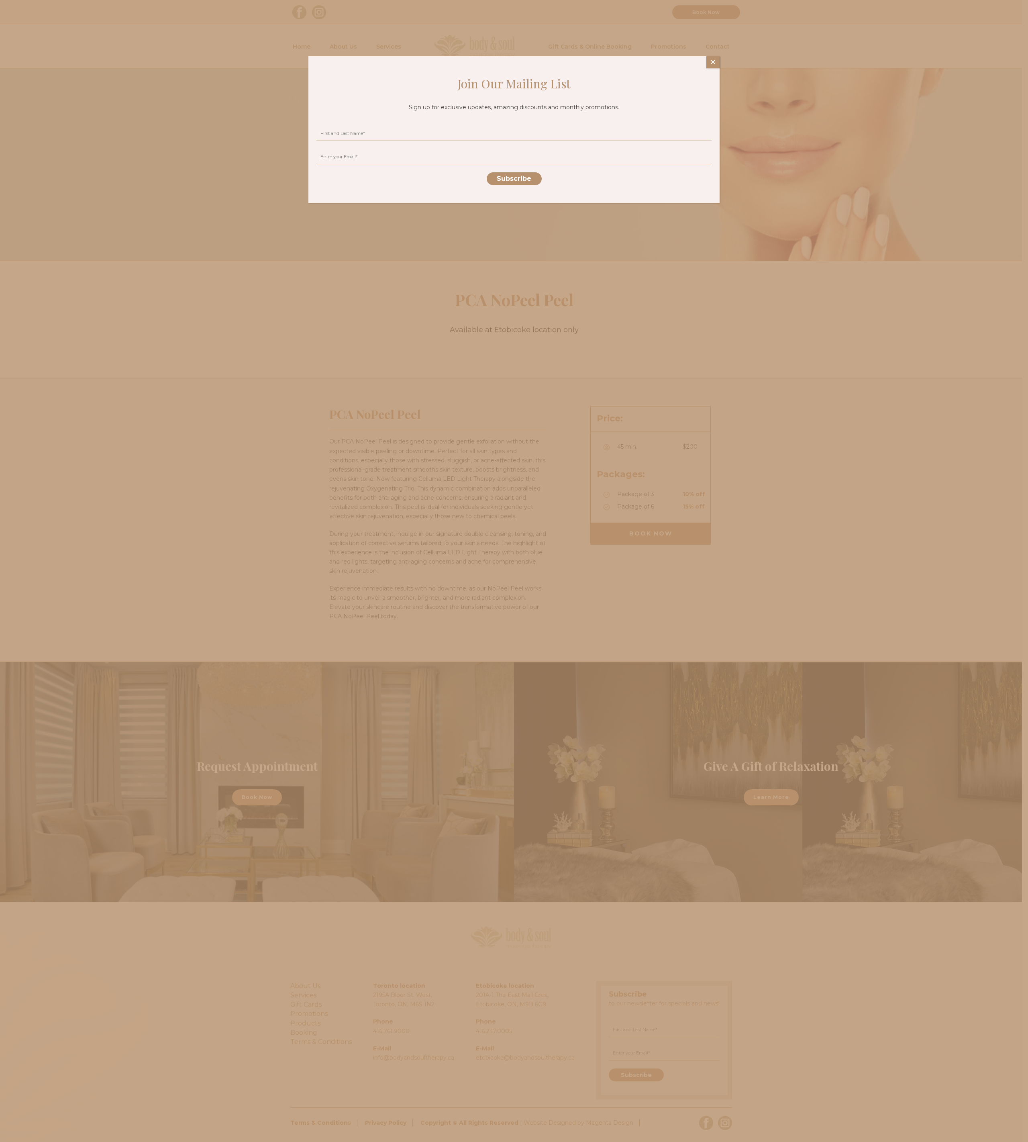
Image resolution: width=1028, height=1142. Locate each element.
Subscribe (514, 178)
